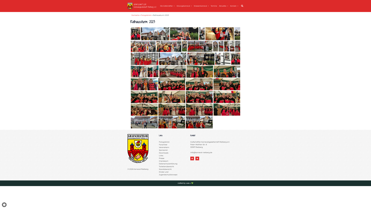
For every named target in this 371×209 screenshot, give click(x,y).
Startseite (135, 15)
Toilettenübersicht (166, 166)
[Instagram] (197, 158)
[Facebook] (192, 158)
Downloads (163, 153)
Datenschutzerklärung (168, 164)
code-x (188, 183)
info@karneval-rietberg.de (201, 152)
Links (161, 156)
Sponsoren (163, 150)
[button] (174, 6)
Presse (161, 158)
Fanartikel (163, 145)
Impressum (163, 161)
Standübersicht (165, 169)
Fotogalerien (146, 15)
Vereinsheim (164, 147)
